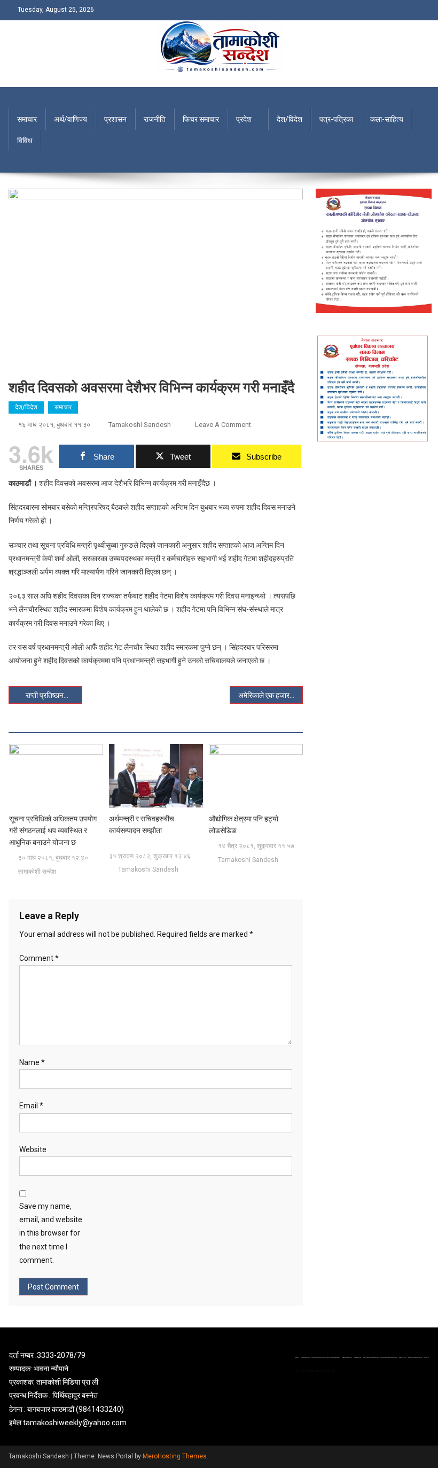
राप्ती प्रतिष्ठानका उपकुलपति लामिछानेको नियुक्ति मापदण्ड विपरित (54, 695)
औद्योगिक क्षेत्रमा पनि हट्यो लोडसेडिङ (243, 824)
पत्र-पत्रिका (336, 119)
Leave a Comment (223, 425)
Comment (39, 958)
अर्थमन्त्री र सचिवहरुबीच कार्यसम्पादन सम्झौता (141, 824)
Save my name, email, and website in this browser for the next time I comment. (50, 1233)
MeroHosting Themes (175, 1456)
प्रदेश (244, 119)
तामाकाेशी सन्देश (37, 871)
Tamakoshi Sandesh (139, 425)
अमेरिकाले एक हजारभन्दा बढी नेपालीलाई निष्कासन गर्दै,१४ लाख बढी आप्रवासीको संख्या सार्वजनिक (270, 695)
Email (31, 1105)
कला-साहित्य (386, 119)
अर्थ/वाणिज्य (70, 119)
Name (32, 1062)
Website (32, 1149)
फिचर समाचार (201, 119)
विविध (24, 140)
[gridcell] (76, 1389)
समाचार (27, 119)
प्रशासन (115, 119)
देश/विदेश (289, 119)
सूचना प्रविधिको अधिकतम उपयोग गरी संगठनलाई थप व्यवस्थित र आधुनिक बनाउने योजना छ (53, 830)
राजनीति (155, 119)
